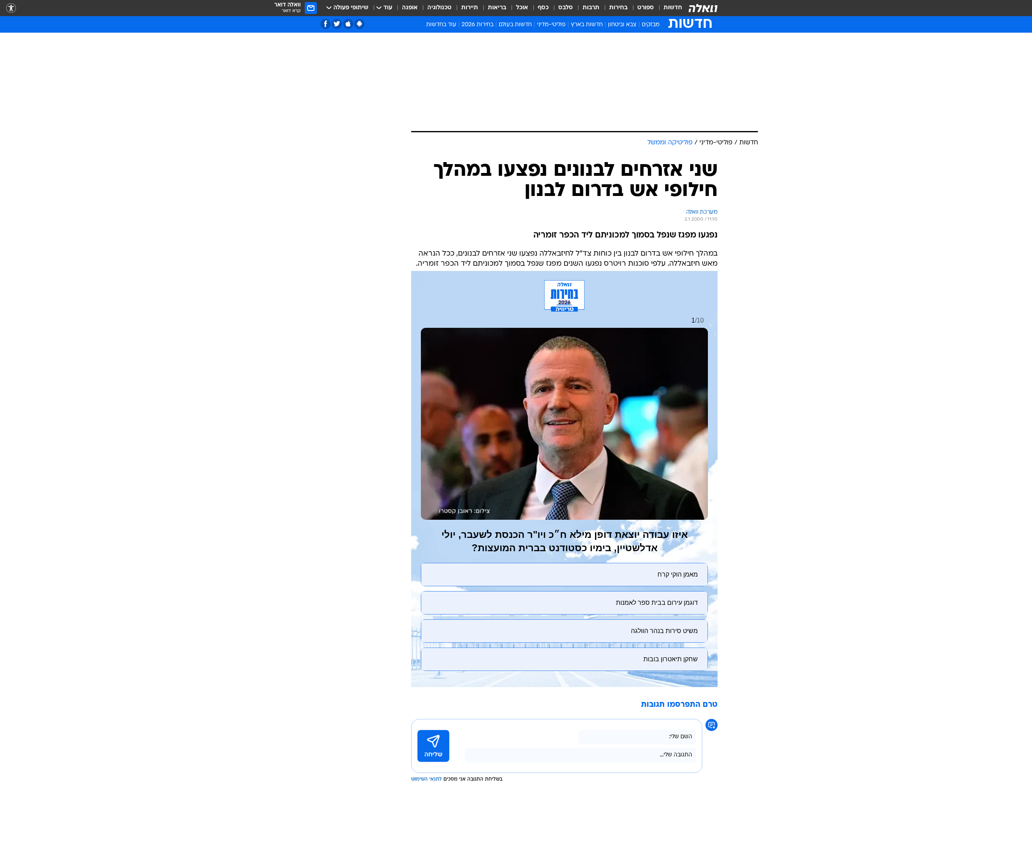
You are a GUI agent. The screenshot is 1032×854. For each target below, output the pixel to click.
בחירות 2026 (477, 24)
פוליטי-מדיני (551, 24)
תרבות (591, 8)
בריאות (497, 8)
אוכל (522, 8)
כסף (543, 8)
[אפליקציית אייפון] (348, 24)
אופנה (410, 8)
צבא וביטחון (622, 24)
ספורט (645, 8)
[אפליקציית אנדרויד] (359, 24)
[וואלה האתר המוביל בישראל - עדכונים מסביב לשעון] (703, 8)
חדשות (673, 8)
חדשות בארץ (587, 24)
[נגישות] (11, 8)
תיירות (469, 8)
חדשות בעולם (515, 24)
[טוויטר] (337, 24)
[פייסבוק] (325, 24)
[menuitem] (668, 8)
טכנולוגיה (439, 8)
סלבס (565, 8)
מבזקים (651, 24)
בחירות (618, 8)
